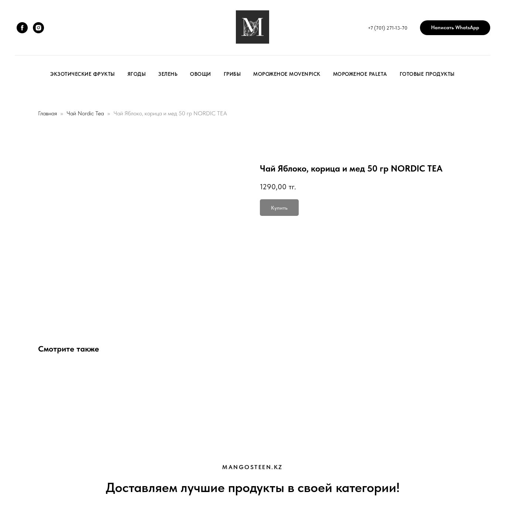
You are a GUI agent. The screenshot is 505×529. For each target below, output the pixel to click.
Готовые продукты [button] (427, 74)
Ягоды (137, 74)
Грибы (232, 74)
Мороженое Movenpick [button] (287, 74)
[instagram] (38, 27)
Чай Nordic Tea (85, 113)
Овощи (200, 74)
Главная (47, 113)
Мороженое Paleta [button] (360, 74)
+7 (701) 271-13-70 (387, 28)
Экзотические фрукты (82, 74)
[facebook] (22, 27)
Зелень (167, 74)
